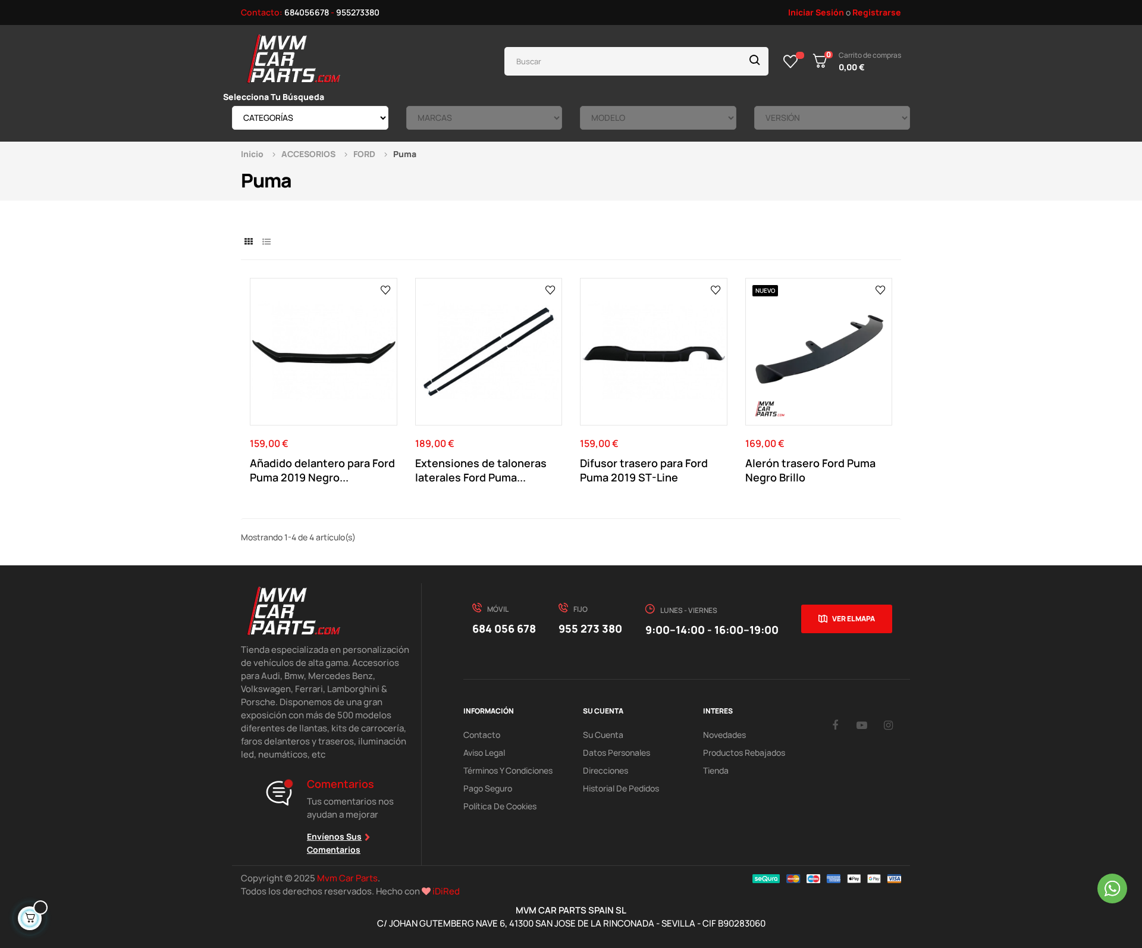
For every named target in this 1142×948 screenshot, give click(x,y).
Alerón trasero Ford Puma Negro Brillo (810, 470)
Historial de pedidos (621, 788)
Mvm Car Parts (347, 878)
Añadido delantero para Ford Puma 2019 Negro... (322, 470)
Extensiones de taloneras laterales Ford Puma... (481, 470)
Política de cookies (500, 806)
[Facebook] (835, 724)
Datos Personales (616, 752)
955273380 (357, 12)
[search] (755, 61)
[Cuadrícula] (248, 241)
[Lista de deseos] (790, 61)
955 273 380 (590, 628)
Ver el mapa (853, 619)
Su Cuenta (603, 734)
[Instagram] (888, 724)
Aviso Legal (484, 752)
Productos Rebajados (744, 752)
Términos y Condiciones (508, 770)
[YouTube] (861, 724)
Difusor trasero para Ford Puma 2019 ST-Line (644, 470)
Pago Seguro (487, 788)
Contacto (481, 734)
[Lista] (266, 241)
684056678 (306, 12)
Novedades (724, 734)
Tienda (716, 770)
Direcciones (605, 770)
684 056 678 (504, 628)
